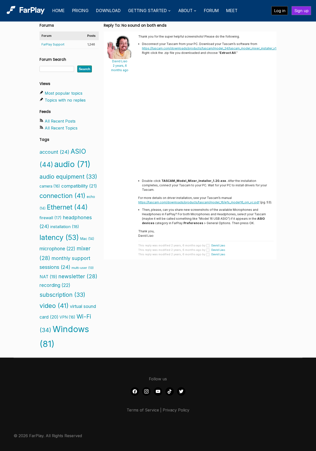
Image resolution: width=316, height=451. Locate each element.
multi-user (83, 268)
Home (58, 10)
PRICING (80, 10)
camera (50, 186)
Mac (87, 238)
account (54, 152)
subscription (62, 294)
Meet (231, 10)
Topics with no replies (65, 100)
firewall (50, 217)
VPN (67, 317)
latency (59, 237)
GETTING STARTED (147, 10)
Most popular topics (63, 93)
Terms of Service (143, 410)
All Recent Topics (61, 128)
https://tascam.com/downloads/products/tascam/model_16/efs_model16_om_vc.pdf (198, 202)
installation (64, 226)
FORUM (211, 10)
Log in (279, 10)
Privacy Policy (176, 410)
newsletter (77, 276)
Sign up (301, 10)
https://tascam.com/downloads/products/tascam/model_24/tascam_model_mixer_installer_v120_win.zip (216, 48)
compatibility (79, 186)
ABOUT (185, 10)
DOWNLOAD (108, 10)
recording (55, 285)
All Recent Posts (60, 121)
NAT (48, 276)
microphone (57, 249)
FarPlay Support (52, 44)
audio (72, 164)
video (54, 305)
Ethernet (67, 207)
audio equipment (68, 176)
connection (62, 195)
